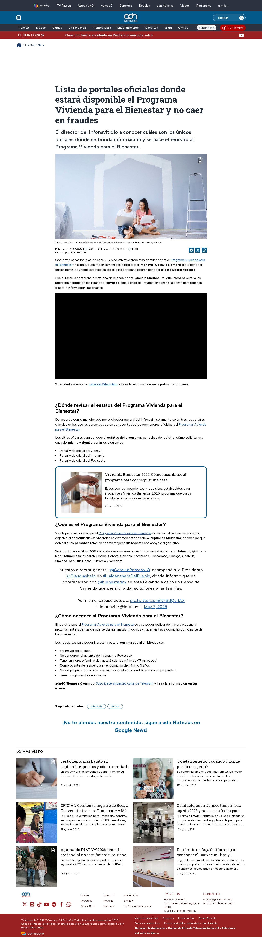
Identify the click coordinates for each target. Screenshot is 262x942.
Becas (115, 706)
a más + (223, 5)
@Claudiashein (81, 575)
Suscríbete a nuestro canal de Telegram (125, 683)
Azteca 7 (107, 5)
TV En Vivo (235, 28)
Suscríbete (207, 28)
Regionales (203, 5)
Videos (185, 5)
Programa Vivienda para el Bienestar (125, 533)
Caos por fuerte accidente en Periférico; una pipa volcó (94, 35)
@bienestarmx (112, 582)
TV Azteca (64, 5)
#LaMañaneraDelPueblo (126, 575)
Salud (168, 27)
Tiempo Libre (102, 27)
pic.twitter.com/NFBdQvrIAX (157, 600)
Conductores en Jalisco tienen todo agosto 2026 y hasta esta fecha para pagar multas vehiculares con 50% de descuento (210, 808)
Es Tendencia (78, 27)
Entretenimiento (128, 27)
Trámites (24, 27)
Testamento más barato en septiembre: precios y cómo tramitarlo (95, 764)
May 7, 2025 (155, 606)
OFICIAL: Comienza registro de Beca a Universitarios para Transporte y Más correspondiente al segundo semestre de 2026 (95, 808)
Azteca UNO (86, 5)
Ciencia (183, 27)
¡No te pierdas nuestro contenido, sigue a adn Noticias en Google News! (131, 726)
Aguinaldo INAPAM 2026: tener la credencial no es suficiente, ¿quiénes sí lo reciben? (94, 852)
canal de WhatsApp (103, 384)
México (41, 27)
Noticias (144, 5)
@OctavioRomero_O (130, 569)
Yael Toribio (78, 252)
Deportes (126, 5)
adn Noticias (165, 5)
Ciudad (57, 27)
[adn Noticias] (131, 18)
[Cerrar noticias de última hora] (241, 35)
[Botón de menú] (18, 17)
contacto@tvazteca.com (217, 899)
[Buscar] (241, 17)
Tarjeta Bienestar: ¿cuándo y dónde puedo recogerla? (208, 764)
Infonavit (96, 706)
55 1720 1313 (210, 903)
